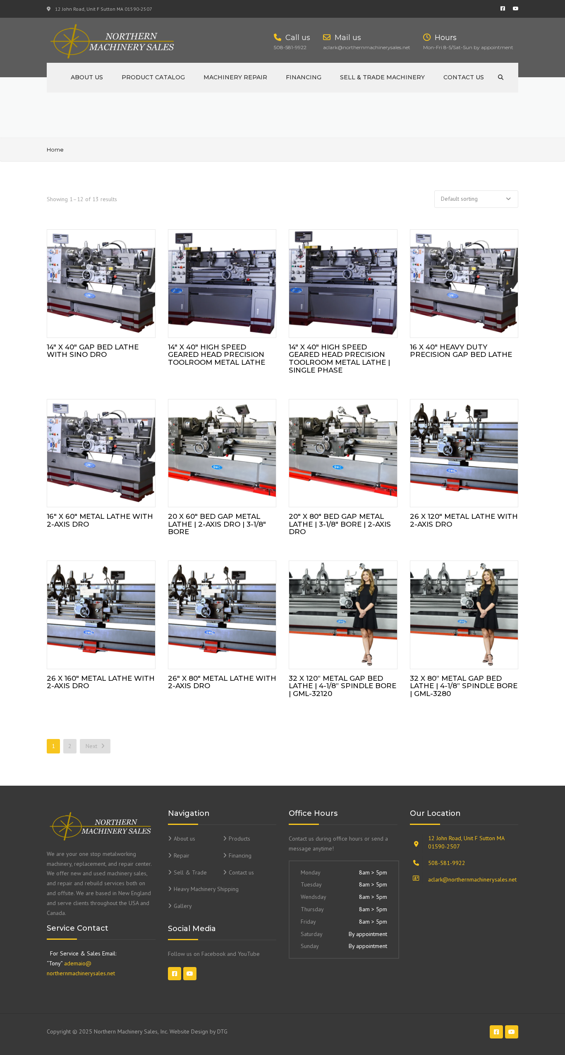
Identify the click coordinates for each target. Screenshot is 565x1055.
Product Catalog (153, 77)
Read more (101, 281)
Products (239, 838)
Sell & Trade (190, 872)
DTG (222, 1031)
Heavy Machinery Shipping (206, 889)
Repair (181, 855)
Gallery (183, 906)
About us (87, 77)
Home (55, 149)
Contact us (463, 77)
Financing (303, 77)
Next (92, 746)
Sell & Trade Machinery (382, 77)
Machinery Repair (235, 77)
